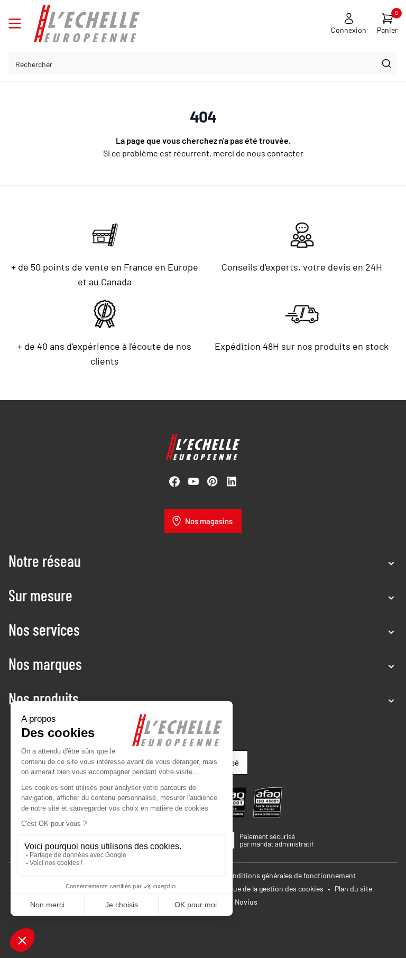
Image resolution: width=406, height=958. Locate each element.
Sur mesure (40, 594)
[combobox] (203, 63)
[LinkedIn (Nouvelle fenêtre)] (231, 481)
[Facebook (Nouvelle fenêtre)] (174, 481)
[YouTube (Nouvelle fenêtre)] (193, 481)
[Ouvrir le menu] (14, 23)
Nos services (44, 629)
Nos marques (45, 663)
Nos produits (43, 698)
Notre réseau (44, 560)
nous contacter (275, 153)
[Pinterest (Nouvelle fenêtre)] (212, 481)
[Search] (385, 63)
